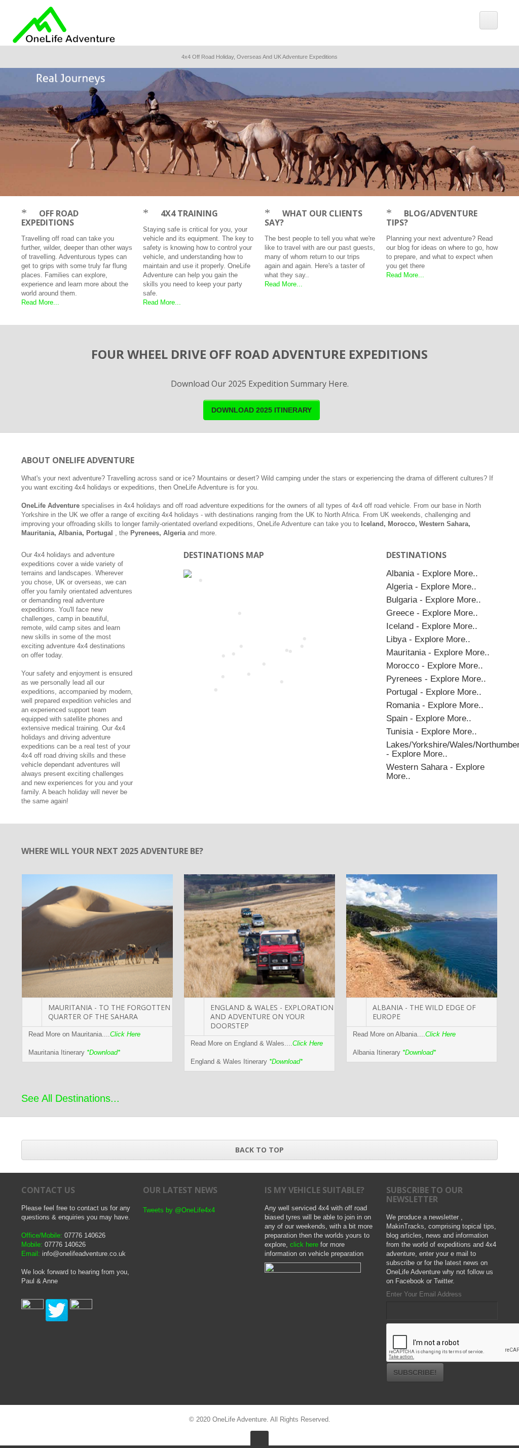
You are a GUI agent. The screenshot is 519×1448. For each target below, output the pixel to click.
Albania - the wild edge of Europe (424, 1012)
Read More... (40, 302)
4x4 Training (189, 213)
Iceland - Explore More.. (431, 626)
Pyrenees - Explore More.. (436, 679)
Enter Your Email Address (424, 1294)
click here (304, 1244)
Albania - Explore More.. (432, 573)
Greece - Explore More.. (432, 613)
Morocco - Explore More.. (434, 665)
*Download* (103, 1052)
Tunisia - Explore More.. (431, 731)
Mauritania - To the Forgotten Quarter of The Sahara (109, 1012)
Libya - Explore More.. (428, 639)
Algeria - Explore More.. (431, 586)
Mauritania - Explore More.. (438, 652)
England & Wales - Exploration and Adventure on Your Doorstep (271, 1016)
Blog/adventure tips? (431, 218)
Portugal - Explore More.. (433, 692)
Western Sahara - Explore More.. (435, 771)
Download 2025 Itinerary (261, 410)
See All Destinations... (70, 1098)
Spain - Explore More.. (428, 718)
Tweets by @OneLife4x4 (179, 1210)
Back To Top (259, 1150)
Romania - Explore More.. (435, 705)
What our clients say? (313, 218)
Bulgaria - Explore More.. (433, 600)
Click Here (125, 1034)
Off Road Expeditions (50, 218)
